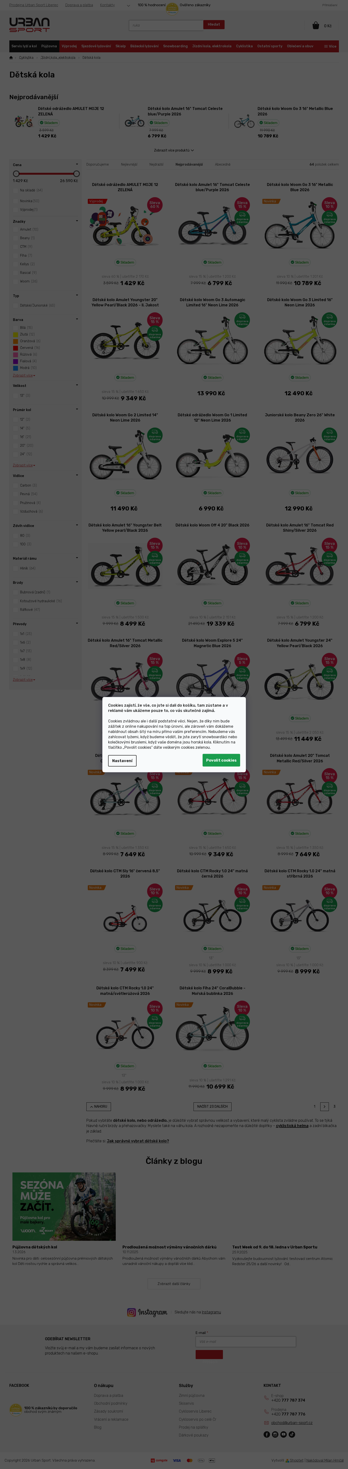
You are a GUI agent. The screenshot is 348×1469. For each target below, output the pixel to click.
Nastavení (122, 760)
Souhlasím (221, 760)
